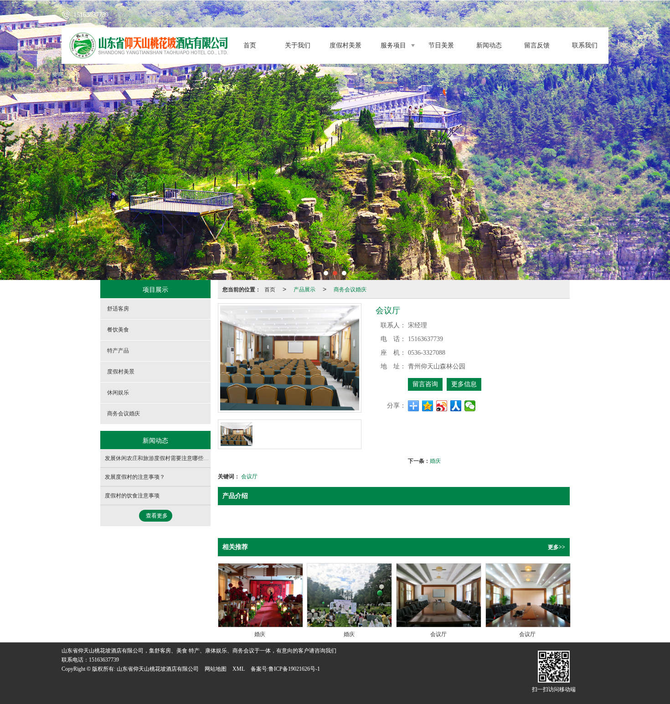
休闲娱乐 (118, 392)
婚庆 (435, 460)
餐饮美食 (118, 329)
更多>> (556, 547)
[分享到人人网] (456, 405)
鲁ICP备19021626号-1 (294, 669)
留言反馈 (537, 45)
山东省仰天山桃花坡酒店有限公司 (158, 669)
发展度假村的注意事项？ (135, 477)
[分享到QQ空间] (427, 405)
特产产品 (118, 350)
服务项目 (393, 45)
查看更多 (157, 515)
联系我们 (585, 45)
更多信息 (464, 384)
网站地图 (216, 669)
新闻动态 (489, 45)
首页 (249, 45)
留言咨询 (425, 384)
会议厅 (249, 476)
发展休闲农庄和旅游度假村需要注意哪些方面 (159, 458)
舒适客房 (118, 308)
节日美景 (441, 45)
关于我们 (297, 45)
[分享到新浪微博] (442, 405)
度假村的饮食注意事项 (132, 495)
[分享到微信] (470, 405)
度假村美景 (345, 45)
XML (238, 669)
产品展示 (304, 289)
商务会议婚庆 (350, 289)
